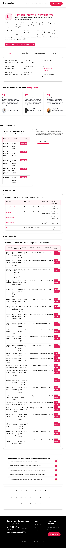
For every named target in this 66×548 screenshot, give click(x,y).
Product (24, 525)
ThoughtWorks (11, 207)
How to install (38, 531)
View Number (24, 143)
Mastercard (10, 217)
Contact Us (38, 525)
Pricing (34, 3)
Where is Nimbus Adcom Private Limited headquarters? (25, 465)
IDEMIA (8, 212)
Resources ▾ (43, 3)
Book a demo (56, 4)
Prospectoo (9, 3)
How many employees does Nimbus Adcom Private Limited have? (28, 470)
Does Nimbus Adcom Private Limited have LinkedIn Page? (26, 479)
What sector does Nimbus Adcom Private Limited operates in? (27, 474)
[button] (31, 119)
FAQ (36, 527)
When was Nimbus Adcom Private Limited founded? (24, 461)
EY (7, 227)
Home (28, 3)
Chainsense (10, 222)
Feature (24, 528)
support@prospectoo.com (17, 532)
